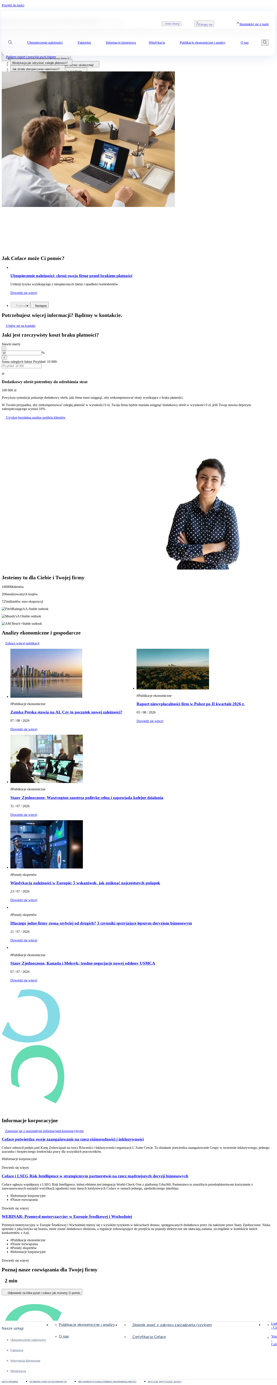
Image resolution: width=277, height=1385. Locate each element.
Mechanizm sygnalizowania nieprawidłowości (107, 1381)
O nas (64, 1336)
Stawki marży (11, 344)
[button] (10, 42)
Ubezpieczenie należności (28, 1339)
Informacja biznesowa (25, 1360)
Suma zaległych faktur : (29, 361)
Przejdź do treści (13, 5)
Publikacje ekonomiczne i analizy (87, 1325)
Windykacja (18, 1371)
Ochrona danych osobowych (48, 1381)
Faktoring (16, 1350)
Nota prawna (10, 1381)
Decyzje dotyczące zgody (165, 1381)
